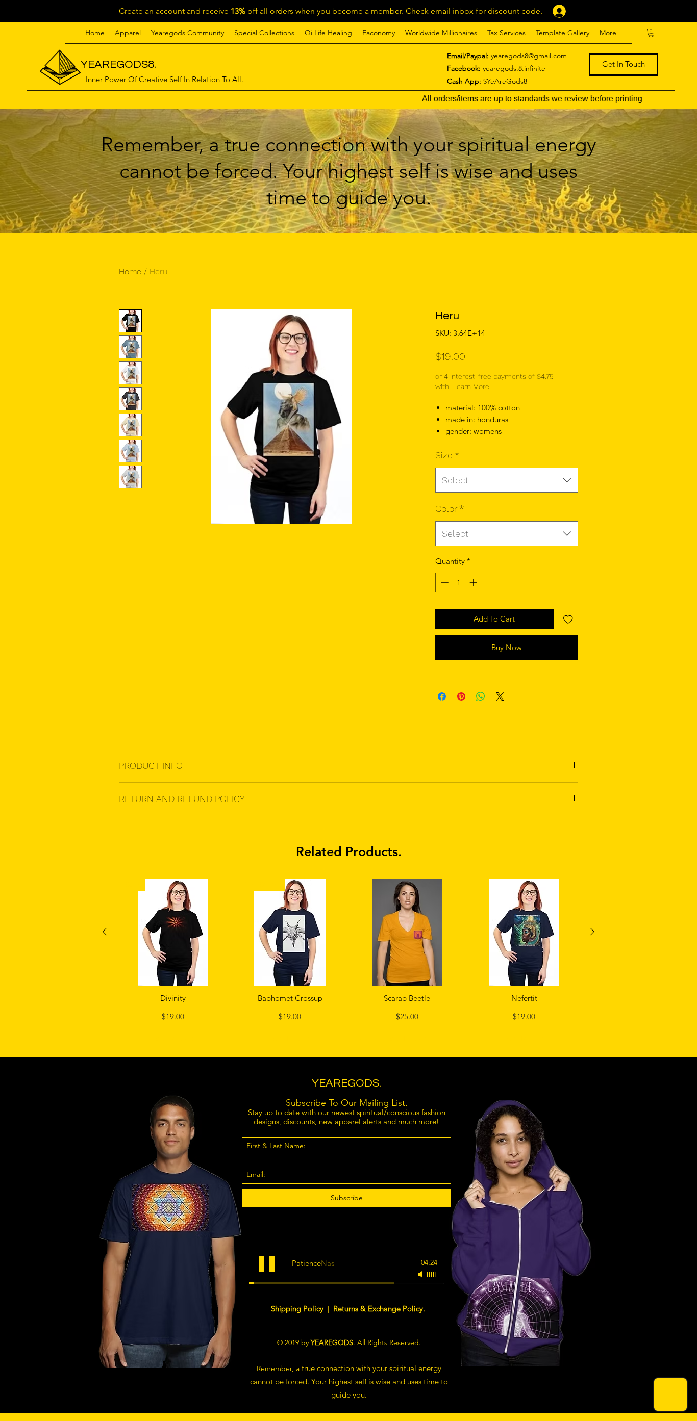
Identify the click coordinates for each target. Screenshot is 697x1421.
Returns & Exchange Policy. (379, 1308)
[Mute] (421, 1274)
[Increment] (474, 582)
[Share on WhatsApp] (481, 696)
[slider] (432, 1274)
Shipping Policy (298, 1308)
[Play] (267, 1264)
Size (447, 455)
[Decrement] (444, 582)
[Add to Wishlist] (568, 619)
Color (449, 508)
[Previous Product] (104, 931)
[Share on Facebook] (442, 696)
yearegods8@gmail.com (529, 55)
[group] (348, 963)
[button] (128, 32)
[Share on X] (500, 696)
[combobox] (506, 480)
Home (130, 271)
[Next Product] (592, 931)
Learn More (504, 386)
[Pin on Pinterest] (461, 696)
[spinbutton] (459, 582)
